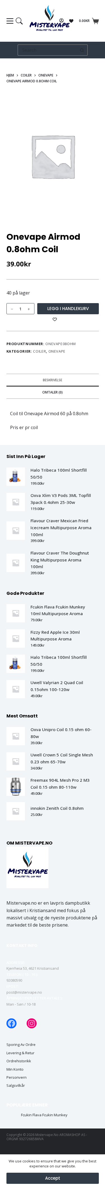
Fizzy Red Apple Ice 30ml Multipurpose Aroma (55, 635)
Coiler (39, 351)
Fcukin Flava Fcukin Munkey (44, 1115)
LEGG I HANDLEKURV (68, 308)
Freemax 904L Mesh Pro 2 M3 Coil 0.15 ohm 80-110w (60, 783)
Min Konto (15, 1069)
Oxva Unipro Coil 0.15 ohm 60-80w (61, 733)
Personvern (16, 1077)
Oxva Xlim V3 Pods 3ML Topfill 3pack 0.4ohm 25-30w (61, 498)
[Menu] (14, 21)
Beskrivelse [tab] (52, 380)
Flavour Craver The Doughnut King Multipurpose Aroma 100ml (60, 560)
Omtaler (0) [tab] (52, 392)
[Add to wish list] (55, 319)
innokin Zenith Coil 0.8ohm (57, 808)
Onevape (57, 351)
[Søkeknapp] (82, 50)
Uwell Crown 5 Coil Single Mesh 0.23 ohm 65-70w (62, 758)
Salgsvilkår (15, 1085)
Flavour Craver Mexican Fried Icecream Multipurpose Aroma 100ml (61, 527)
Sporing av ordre (21, 1044)
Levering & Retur (20, 1053)
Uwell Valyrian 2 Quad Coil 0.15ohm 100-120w (57, 686)
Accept (52, 1178)
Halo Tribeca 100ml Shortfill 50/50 (59, 473)
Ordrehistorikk (18, 1061)
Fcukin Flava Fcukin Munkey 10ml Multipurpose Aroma (58, 610)
